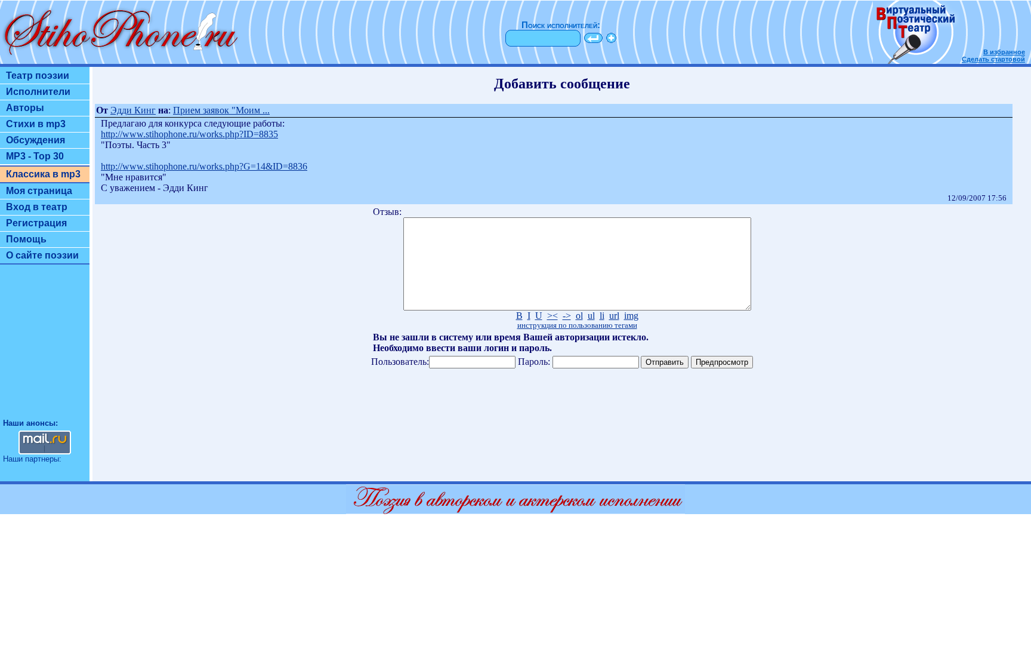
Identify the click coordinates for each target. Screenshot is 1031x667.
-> (567, 316)
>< (552, 316)
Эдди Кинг (133, 110)
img (631, 316)
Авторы (25, 108)
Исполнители (38, 92)
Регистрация (36, 223)
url (614, 316)
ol (579, 316)
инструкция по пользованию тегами (577, 325)
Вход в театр (36, 207)
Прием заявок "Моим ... (221, 110)
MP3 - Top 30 (35, 156)
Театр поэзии (37, 75)
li (602, 316)
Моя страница (39, 191)
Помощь (26, 239)
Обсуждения (35, 140)
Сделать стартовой (993, 59)
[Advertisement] (45, 347)
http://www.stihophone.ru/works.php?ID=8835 (189, 134)
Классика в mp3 (43, 174)
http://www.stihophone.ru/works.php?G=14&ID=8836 (204, 166)
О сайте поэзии (42, 255)
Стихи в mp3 (36, 124)
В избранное (1004, 52)
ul (591, 316)
